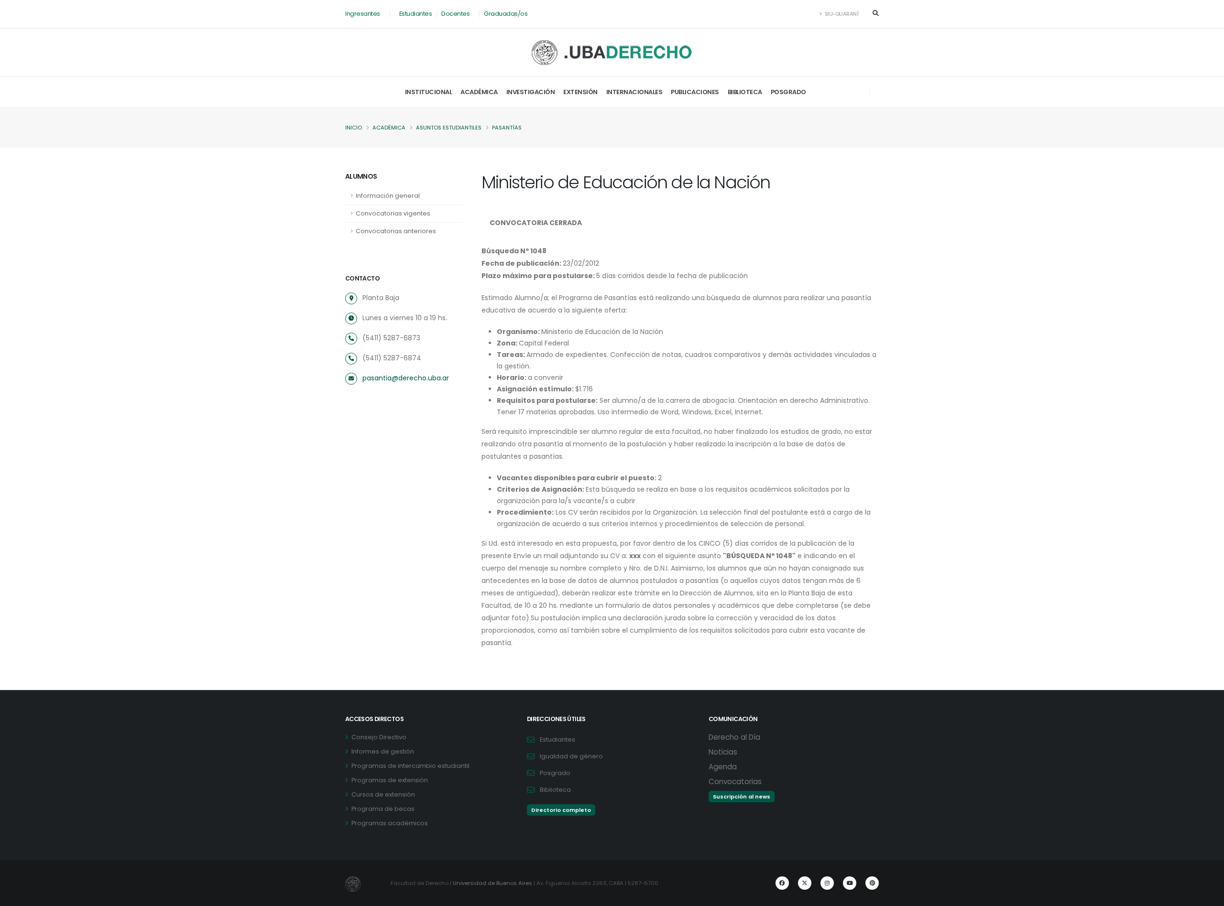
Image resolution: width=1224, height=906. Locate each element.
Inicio (353, 127)
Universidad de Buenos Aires (492, 883)
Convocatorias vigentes (393, 213)
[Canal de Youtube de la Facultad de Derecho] (849, 883)
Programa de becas (383, 809)
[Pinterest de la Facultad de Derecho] (872, 883)
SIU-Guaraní (840, 14)
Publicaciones (695, 92)
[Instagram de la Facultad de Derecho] (827, 883)
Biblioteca (745, 92)
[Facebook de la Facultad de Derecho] (782, 883)
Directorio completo (561, 810)
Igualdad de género (571, 756)
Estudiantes (415, 14)
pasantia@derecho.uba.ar (405, 378)
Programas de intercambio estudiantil (410, 766)
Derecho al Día (734, 737)
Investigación (530, 92)
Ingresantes (362, 14)
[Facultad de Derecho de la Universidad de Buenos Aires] (612, 52)
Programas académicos (389, 823)
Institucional (428, 92)
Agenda (723, 767)
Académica (479, 92)
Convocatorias (735, 782)
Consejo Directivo (378, 737)
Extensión (580, 92)
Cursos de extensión (383, 794)
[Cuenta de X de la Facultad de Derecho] (804, 883)
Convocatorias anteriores (396, 231)
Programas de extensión (389, 780)
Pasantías (507, 127)
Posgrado (788, 92)
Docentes (455, 14)
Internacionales (634, 92)
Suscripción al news (741, 796)
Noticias (723, 752)
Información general (388, 196)
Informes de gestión (382, 751)
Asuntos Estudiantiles (448, 127)
